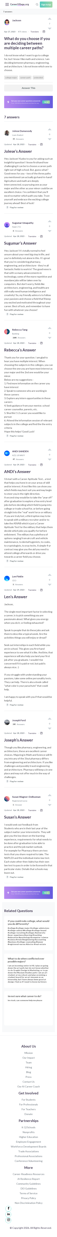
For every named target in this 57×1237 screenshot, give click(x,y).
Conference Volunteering (28, 1160)
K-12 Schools (28, 1127)
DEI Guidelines (28, 1188)
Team (29, 1062)
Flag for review (15, 207)
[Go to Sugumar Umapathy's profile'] (7, 228)
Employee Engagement (28, 1141)
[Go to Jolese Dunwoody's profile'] (7, 136)
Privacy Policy (28, 1198)
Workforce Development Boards (28, 1146)
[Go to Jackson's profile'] (7, 25)
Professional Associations (28, 1156)
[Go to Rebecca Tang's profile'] (7, 335)
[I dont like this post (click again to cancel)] (49, 139)
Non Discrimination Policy (28, 1202)
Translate (34, 31)
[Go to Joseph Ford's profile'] (7, 725)
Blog (28, 1072)
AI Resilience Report (28, 1178)
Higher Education (28, 1136)
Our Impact (28, 1057)
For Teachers (28, 1109)
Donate (28, 1114)
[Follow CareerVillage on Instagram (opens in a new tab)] (8, 1220)
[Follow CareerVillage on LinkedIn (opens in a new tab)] (8, 1214)
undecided (38, 77)
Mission (28, 1052)
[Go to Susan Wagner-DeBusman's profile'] (7, 802)
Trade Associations (28, 1151)
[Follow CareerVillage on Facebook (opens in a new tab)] (8, 1209)
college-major (11, 77)
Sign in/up (46, 4)
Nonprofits (29, 1132)
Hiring (28, 1067)
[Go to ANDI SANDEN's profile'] (7, 456)
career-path (25, 77)
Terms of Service (28, 1193)
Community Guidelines (28, 1183)
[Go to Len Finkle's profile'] (7, 582)
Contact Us (29, 1081)
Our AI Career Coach (28, 1086)
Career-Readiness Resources (28, 1174)
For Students (29, 1099)
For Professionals (28, 1104)
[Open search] (37, 4)
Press (28, 1076)
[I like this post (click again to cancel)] (49, 19)
